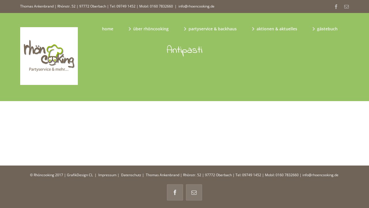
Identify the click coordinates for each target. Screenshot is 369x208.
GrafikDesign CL (80, 174)
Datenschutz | (132, 174)
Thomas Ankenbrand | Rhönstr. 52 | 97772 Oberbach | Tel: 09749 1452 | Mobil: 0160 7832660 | (223, 174)
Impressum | (109, 174)
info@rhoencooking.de (196, 6)
